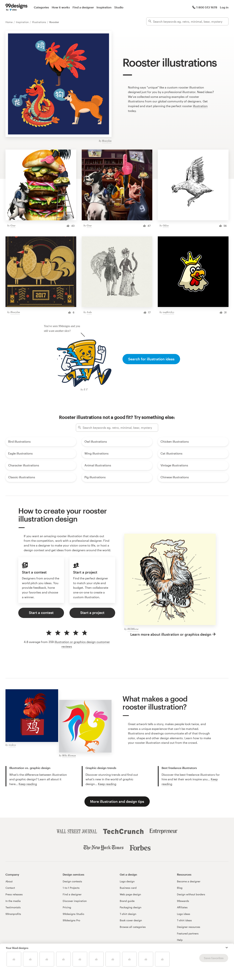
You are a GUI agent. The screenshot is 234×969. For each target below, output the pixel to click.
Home (9, 22)
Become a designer (188, 881)
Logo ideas (183, 913)
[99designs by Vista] (16, 7)
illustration (200, 106)
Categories (41, 7)
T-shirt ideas (184, 920)
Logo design (127, 881)
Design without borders (191, 894)
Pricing (67, 907)
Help (180, 939)
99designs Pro (71, 920)
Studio (118, 7)
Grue (13, 225)
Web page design (130, 894)
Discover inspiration (75, 900)
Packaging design (130, 907)
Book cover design (131, 920)
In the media (13, 900)
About (9, 881)
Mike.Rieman (69, 755)
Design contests (72, 881)
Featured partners (188, 933)
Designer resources (188, 926)
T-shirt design (128, 913)
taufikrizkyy (168, 312)
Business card (128, 887)
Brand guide (127, 900)
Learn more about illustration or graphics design (170, 634)
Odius (166, 225)
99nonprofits (13, 913)
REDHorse (133, 629)
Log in (224, 7)
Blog (179, 887)
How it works (61, 7)
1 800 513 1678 (206, 7)
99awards (183, 900)
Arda (89, 312)
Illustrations (39, 22)
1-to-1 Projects (71, 887)
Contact (10, 887)
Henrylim (107, 140)
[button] (226, 947)
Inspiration (104, 7)
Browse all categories (133, 926)
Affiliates (182, 907)
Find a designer (83, 7)
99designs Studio (73, 913)
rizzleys (12, 744)
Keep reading (28, 784)
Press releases (14, 894)
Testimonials (13, 907)
